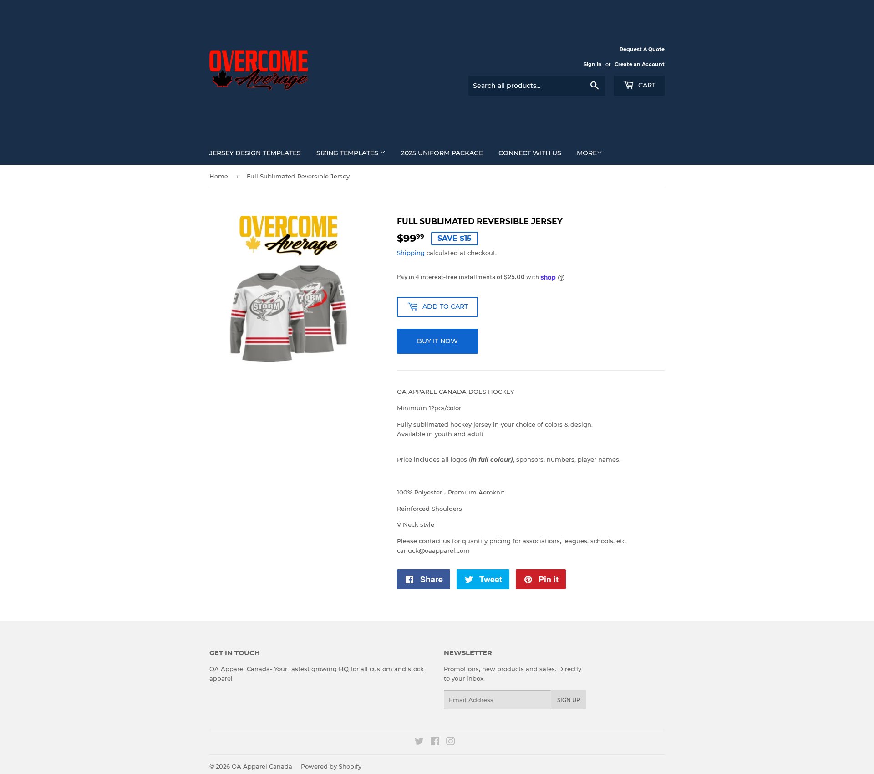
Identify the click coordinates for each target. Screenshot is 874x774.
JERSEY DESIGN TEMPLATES (255, 153)
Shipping (411, 252)
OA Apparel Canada (262, 766)
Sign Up (568, 700)
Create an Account (640, 64)
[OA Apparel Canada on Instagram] (450, 742)
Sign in (593, 64)
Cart (646, 85)
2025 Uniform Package (442, 153)
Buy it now (437, 341)
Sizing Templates (348, 153)
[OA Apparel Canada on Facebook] (435, 742)
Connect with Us (529, 153)
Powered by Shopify (331, 766)
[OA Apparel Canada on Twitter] (419, 742)
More (587, 153)
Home (218, 176)
